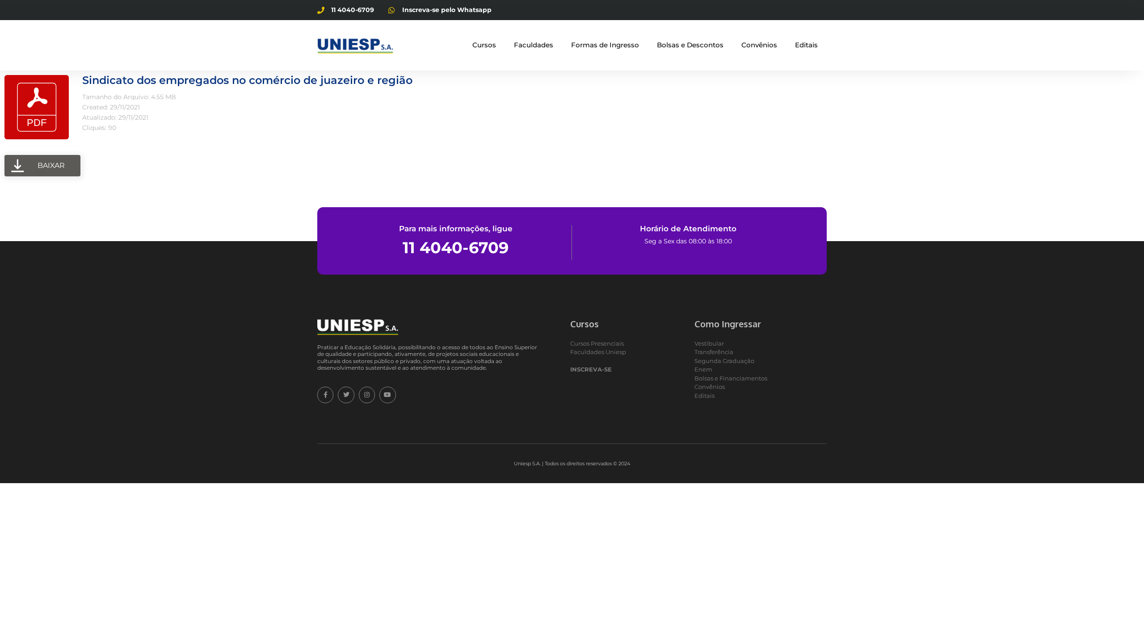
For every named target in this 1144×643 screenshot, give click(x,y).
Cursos (484, 45)
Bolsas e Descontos (690, 45)
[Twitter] (346, 395)
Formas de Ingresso (605, 45)
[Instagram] (367, 395)
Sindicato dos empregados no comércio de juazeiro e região (247, 80)
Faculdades (533, 45)
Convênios (759, 45)
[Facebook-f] (325, 395)
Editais (806, 45)
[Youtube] (387, 395)
